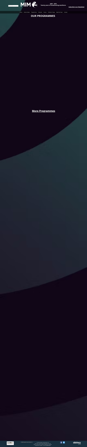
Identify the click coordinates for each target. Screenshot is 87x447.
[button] (40, 12)
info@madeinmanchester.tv (26, 442)
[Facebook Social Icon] (61, 442)
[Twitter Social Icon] (64, 442)
